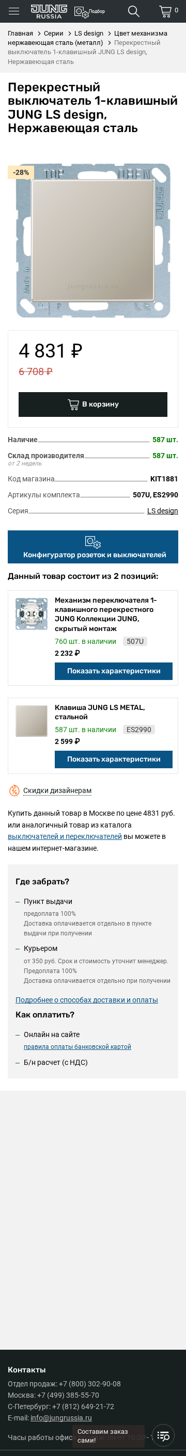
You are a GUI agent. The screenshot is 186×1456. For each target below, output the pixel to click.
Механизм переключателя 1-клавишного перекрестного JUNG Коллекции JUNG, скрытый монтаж (106, 614)
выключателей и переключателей (65, 836)
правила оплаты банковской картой (77, 1046)
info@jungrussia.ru (61, 1418)
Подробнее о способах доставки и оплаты (87, 1000)
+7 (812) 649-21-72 (83, 1406)
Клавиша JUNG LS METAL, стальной (100, 712)
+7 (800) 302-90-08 (90, 1384)
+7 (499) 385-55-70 (68, 1395)
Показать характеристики (114, 671)
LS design (162, 511)
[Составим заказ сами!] (163, 1435)
